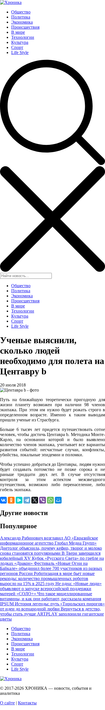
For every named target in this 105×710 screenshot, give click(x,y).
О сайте (7, 702)
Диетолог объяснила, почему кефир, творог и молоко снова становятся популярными (51, 551)
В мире (18, 32)
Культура (19, 42)
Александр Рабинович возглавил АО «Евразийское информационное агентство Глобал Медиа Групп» (49, 540)
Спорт (17, 47)
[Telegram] (27, 500)
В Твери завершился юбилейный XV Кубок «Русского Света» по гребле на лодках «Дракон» (52, 558)
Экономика (22, 22)
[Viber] (42, 500)
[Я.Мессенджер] (19, 500)
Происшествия (25, 27)
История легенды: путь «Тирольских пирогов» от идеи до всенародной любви (52, 606)
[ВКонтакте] (3, 500)
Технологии (22, 37)
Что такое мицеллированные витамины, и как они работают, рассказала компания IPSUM (50, 598)
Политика (20, 17)
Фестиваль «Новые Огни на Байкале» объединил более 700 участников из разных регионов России (51, 568)
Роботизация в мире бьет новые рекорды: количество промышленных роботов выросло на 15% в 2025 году (47, 578)
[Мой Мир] (58, 500)
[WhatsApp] (50, 500)
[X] (34, 500)
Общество (21, 12)
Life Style (20, 52)
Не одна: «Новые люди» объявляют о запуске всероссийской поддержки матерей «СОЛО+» (51, 588)
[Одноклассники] (11, 500)
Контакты (27, 702)
